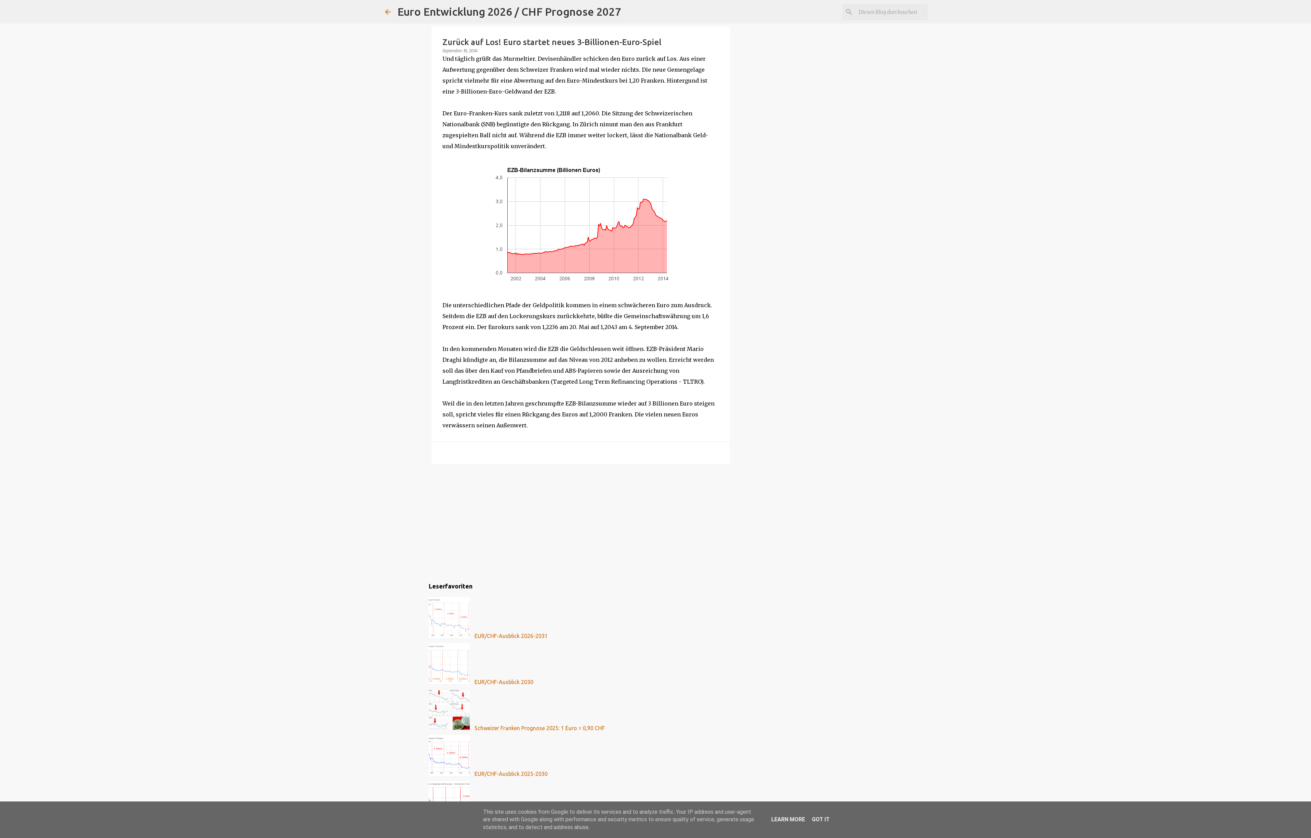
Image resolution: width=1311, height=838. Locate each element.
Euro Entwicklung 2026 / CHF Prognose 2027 (509, 11)
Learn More (788, 819)
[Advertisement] (581, 522)
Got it (821, 819)
